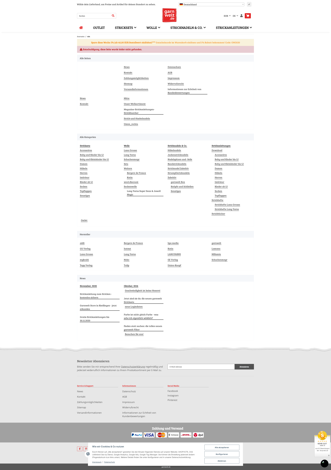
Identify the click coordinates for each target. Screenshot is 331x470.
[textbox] (211, 4)
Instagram (173, 395)
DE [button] (234, 15)
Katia (130, 177)
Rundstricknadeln (177, 163)
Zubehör (172, 177)
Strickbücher (218, 213)
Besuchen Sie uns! (134, 334)
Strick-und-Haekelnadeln (137, 118)
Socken (83, 186)
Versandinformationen (136, 89)
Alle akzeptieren (222, 447)
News (127, 66)
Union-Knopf (174, 265)
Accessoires (86, 150)
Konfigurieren (222, 454)
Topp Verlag (86, 265)
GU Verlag (85, 248)
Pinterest (172, 400)
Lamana (216, 248)
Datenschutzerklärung (133, 366)
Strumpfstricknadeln (179, 172)
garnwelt (216, 243)
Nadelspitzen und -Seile (180, 159)
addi (82, 243)
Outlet (84, 220)
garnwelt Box (178, 181)
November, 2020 (88, 285)
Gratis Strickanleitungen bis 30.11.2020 (94, 318)
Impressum (174, 78)
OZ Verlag (173, 259)
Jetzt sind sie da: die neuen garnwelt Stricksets (143, 300)
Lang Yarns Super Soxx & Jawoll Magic (144, 192)
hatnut (127, 248)
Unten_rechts (131, 123)
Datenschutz (174, 66)
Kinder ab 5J (86, 181)
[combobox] (211, 4)
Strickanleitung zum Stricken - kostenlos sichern (96, 295)
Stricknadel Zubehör (178, 168)
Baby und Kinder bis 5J (92, 154)
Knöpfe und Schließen (182, 186)
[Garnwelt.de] (169, 15)
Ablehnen (222, 461)
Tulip (126, 265)
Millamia (216, 254)
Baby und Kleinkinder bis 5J (94, 159)
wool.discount (131, 181)
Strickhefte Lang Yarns (227, 209)
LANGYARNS (174, 254)
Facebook (173, 391)
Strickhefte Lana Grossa (227, 204)
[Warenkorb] (249, 15)
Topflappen (86, 191)
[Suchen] (113, 16)
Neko (126, 259)
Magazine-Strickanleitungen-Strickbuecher (139, 111)
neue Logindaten (134, 306)
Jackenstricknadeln (178, 154)
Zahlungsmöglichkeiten (136, 78)
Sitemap (128, 83)
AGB (170, 72)
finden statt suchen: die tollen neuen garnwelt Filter (143, 327)
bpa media (173, 243)
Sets (126, 163)
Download (217, 150)
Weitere (128, 168)
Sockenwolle (130, 186)
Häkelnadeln (174, 150)
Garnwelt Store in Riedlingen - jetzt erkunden (98, 307)
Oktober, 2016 (131, 285)
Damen (83, 163)
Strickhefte (217, 200)
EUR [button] (226, 15)
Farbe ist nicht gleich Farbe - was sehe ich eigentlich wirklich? (141, 316)
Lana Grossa (130, 150)
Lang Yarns (130, 154)
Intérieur (84, 177)
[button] (241, 16)
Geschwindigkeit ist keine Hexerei (142, 290)
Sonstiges (85, 195)
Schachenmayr (132, 159)
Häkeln (83, 168)
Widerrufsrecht (176, 83)
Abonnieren (244, 366)
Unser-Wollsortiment (135, 103)
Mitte (126, 98)
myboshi (84, 259)
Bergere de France (136, 172)
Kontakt (128, 72)
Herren (83, 172)
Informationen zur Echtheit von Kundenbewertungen (184, 91)
